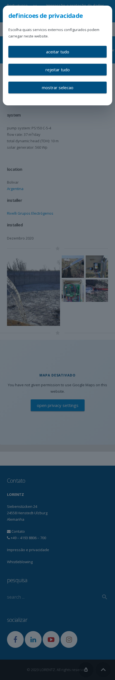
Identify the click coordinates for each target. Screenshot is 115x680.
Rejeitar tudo (57, 69)
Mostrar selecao (57, 87)
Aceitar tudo (57, 52)
